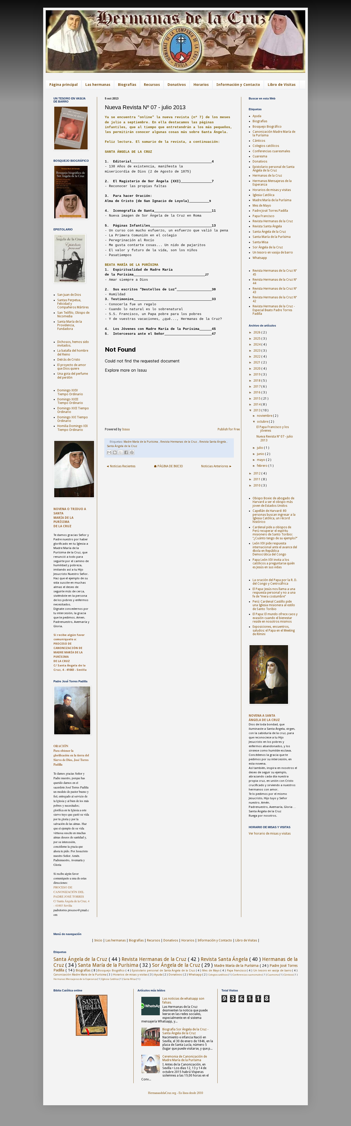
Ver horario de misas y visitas (270, 833)
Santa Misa (260, 242)
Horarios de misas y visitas (272, 190)
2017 (257, 386)
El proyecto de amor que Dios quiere (71, 366)
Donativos (177, 85)
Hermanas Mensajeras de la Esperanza (75, 979)
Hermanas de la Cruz (267, 175)
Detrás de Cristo (68, 359)
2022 (257, 356)
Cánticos (259, 141)
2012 (257, 473)
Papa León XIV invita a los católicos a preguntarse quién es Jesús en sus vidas (274, 563)
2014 (257, 404)
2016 (257, 392)
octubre (263, 421)
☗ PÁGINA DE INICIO (168, 466)
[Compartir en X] (120, 452)
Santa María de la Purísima (272, 237)
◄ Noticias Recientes (120, 466)
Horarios (201, 85)
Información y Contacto (238, 85)
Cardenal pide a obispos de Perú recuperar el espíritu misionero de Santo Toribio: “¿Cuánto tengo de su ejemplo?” (275, 532)
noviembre (265, 416)
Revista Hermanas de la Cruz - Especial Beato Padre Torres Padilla (274, 310)
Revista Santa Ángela (213, 441)
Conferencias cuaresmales (271, 151)
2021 (257, 362)
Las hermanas (97, 85)
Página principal (63, 85)
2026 (257, 332)
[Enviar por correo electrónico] (109, 452)
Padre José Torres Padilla (270, 210)
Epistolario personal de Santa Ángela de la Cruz (273, 168)
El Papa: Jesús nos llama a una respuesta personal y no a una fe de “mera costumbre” (274, 592)
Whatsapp (260, 258)
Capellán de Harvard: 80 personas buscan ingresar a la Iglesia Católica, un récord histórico (274, 516)
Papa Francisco (263, 216)
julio (260, 448)
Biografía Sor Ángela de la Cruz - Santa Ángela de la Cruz (185, 1031)
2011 (257, 479)
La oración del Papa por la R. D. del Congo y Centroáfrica (275, 581)
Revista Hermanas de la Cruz (179, 441)
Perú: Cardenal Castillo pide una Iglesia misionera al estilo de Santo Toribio (274, 605)
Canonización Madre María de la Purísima (80, 974)
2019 (257, 374)
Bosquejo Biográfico (267, 126)
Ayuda (257, 116)
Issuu (126, 429)
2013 (257, 410)
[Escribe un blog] (114, 452)
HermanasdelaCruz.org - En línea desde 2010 (175, 1093)
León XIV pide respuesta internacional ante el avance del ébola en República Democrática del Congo (275, 549)
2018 (257, 380)
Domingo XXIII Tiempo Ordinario (70, 401)
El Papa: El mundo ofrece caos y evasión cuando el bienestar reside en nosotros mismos (275, 617)
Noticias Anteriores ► (216, 466)
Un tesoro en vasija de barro (273, 252)
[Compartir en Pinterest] (131, 452)
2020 (257, 368)
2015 (257, 398)
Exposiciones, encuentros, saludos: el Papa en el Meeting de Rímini (274, 630)
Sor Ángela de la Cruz (268, 247)
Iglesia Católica (263, 195)
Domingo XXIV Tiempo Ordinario (70, 392)
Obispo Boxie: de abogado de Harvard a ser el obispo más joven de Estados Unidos (273, 502)
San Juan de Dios (69, 295)
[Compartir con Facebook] (126, 452)
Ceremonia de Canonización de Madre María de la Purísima (184, 1058)
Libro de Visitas (281, 85)
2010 (257, 485)
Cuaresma (260, 156)
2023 (257, 350)
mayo (261, 460)
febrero (262, 466)
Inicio (98, 940)
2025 (257, 338)
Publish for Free (229, 429)
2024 (257, 344)
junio (261, 454)
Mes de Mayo (262, 205)
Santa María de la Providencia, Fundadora (69, 325)
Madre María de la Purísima (141, 441)
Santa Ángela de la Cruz (122, 446)
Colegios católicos (266, 146)
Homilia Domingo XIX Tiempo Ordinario (72, 427)
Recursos (152, 85)
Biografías (127, 85)
